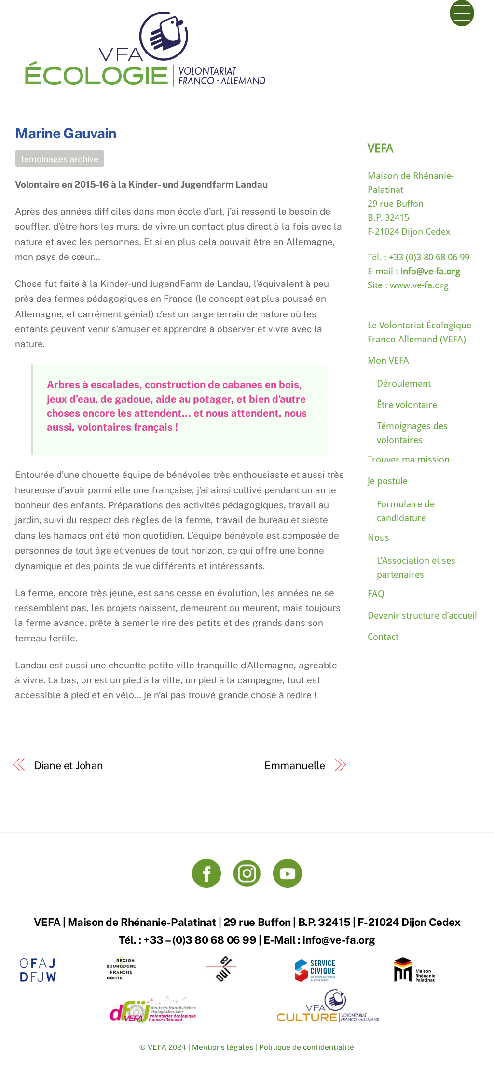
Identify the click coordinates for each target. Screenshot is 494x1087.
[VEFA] (145, 88)
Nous (378, 537)
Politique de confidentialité (306, 1047)
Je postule (388, 481)
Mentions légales (222, 1047)
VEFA (157, 1047)
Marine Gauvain (65, 133)
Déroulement (404, 383)
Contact (383, 636)
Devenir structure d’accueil (422, 615)
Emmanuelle (294, 765)
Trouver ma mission (409, 459)
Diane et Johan (68, 765)
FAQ (376, 593)
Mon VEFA (388, 360)
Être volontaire (407, 404)
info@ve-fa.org (429, 271)
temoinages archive (59, 159)
